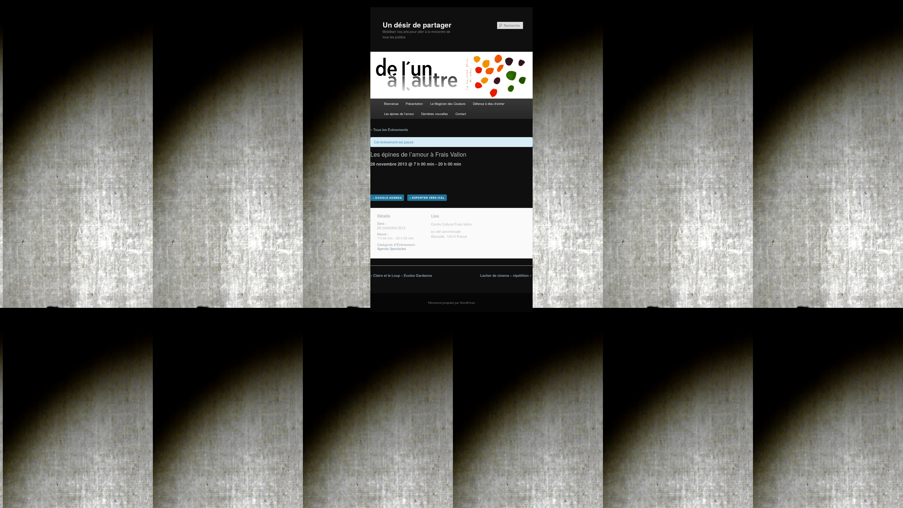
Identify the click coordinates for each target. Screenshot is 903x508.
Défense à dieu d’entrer (488, 103)
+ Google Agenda (387, 197)
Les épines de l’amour (399, 113)
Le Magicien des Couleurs (448, 103)
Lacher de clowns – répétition (505, 275)
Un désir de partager (417, 25)
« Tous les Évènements (389, 129)
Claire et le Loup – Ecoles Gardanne (401, 275)
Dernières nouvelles (434, 113)
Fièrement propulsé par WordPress (451, 303)
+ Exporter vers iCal (427, 197)
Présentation (414, 103)
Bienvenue (391, 103)
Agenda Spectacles (391, 248)
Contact (460, 113)
